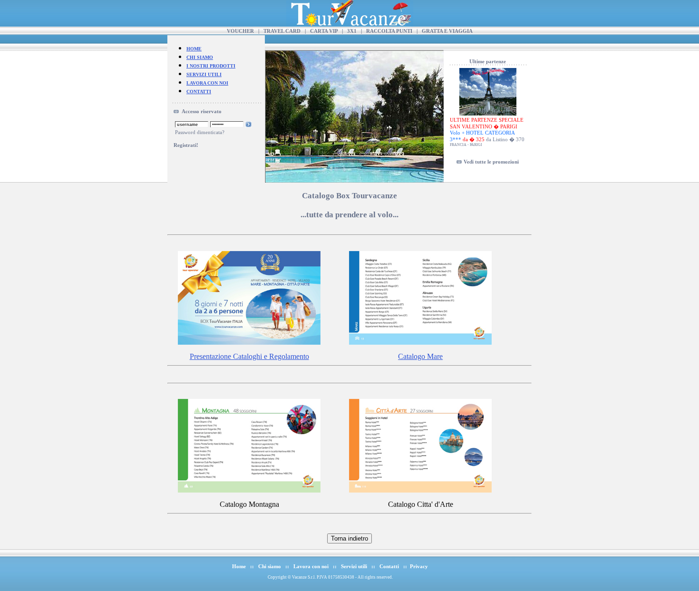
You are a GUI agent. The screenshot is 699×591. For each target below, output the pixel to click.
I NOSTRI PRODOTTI (210, 65)
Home (239, 566)
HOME (194, 48)
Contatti (389, 566)
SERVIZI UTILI (204, 74)
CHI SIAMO (199, 57)
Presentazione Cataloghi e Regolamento (249, 356)
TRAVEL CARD (282, 31)
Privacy (419, 566)
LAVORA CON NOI (207, 83)
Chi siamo (269, 566)
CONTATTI (198, 91)
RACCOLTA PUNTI (389, 31)
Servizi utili (354, 566)
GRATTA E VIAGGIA (447, 31)
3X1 (352, 31)
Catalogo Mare (420, 356)
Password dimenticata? (199, 132)
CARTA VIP (324, 31)
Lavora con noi (311, 566)
